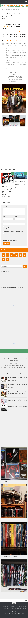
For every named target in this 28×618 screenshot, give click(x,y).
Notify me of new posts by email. (10, 240)
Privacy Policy (14, 611)
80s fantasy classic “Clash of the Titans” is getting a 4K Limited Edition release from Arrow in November (17, 379)
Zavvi (8, 41)
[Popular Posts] (20, 373)
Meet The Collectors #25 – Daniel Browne (10, 519)
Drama (10, 9)
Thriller (15, 9)
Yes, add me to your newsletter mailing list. (13, 231)
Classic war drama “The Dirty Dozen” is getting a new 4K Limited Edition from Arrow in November (17, 393)
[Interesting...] (6, 26)
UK (18, 9)
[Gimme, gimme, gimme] (9, 26)
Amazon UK (18, 41)
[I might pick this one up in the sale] (4, 26)
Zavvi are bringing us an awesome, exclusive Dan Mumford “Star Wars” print (20, 184)
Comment (5, 206)
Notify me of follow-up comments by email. (12, 236)
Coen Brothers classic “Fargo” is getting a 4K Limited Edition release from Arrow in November (17, 400)
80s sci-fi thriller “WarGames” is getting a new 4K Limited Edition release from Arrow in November (17, 386)
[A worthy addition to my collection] (7, 26)
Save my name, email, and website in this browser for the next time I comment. (14, 227)
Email (16, 216)
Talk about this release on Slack (14, 32)
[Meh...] (3, 26)
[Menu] (26, 2)
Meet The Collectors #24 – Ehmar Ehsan (9, 556)
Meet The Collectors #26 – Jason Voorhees (10, 481)
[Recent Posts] (7, 373)
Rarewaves (12, 41)
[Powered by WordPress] (9, 613)
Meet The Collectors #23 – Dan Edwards (9, 594)
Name (4, 216)
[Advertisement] (14, 150)
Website (4, 221)
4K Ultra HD (5, 9)
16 (12, 173)
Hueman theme (21, 613)
